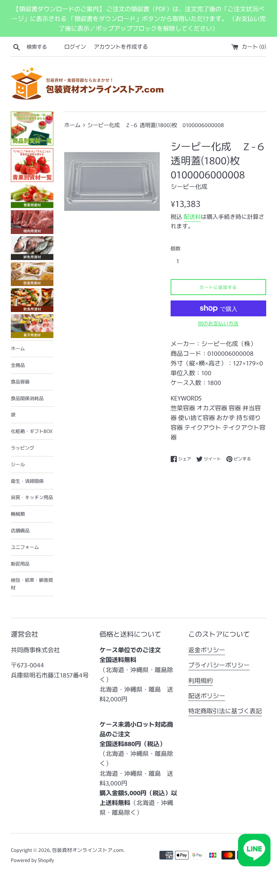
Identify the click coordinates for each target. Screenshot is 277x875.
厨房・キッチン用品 (32, 497)
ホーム (18, 348)
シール (18, 464)
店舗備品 (20, 530)
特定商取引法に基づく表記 (225, 710)
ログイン (75, 46)
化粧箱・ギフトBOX (31, 431)
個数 (176, 248)
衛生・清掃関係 (27, 480)
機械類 (18, 513)
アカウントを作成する (121, 46)
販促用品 (20, 563)
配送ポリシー (206, 695)
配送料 (192, 216)
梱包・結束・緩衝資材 (32, 583)
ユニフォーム (25, 546)
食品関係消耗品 (27, 398)
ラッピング (22, 447)
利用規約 (200, 680)
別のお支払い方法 (218, 323)
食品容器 (20, 381)
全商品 (18, 364)
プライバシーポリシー (219, 664)
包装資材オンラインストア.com (87, 849)
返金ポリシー (206, 649)
